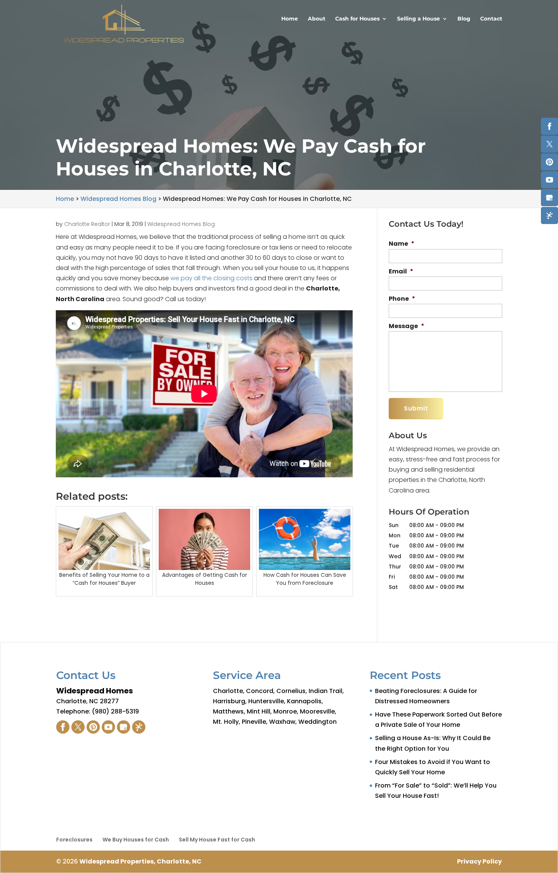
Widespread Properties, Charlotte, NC (140, 861)
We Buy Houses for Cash (135, 839)
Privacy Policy (479, 861)
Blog (463, 19)
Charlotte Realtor (87, 224)
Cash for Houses (357, 19)
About (316, 19)
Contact (491, 19)
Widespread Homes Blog (181, 224)
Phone (402, 299)
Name (402, 244)
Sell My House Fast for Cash (217, 839)
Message (406, 326)
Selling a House (418, 19)
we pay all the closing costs (211, 278)
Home (289, 19)
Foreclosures (74, 839)
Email (401, 272)
